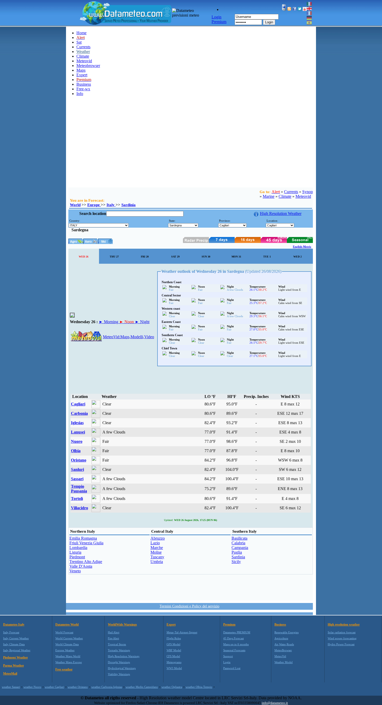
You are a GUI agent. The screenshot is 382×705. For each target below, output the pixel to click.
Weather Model (283, 662)
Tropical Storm (117, 644)
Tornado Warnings (119, 650)
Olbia (76, 451)
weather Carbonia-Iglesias (106, 686)
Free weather (64, 669)
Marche (156, 547)
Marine (268, 196)
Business (83, 84)
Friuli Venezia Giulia (86, 543)
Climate (82, 56)
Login (269, 22)
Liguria (75, 552)
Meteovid (84, 61)
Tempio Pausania (79, 488)
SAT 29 (175, 256)
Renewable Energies (286, 632)
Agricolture (281, 638)
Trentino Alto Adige (85, 561)
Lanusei (78, 432)
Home (81, 33)
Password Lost (231, 668)
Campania (240, 547)
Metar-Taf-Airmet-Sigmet (182, 632)
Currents (83, 47)
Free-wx (83, 89)
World (75, 205)
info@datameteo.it (275, 703)
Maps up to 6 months (236, 644)
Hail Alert (113, 632)
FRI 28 (145, 256)
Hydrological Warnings (122, 668)
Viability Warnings (119, 674)
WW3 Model (174, 668)
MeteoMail (10, 673)
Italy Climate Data (14, 644)
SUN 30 (206, 256)
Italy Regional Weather (16, 650)
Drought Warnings (119, 662)
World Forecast (64, 632)
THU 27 (114, 256)
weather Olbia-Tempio (199, 686)
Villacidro (79, 508)
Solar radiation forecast (341, 632)
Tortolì (77, 498)
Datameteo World (67, 624)
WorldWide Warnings (122, 624)
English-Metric (302, 246)
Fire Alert (113, 638)
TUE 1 (267, 256)
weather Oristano (78, 686)
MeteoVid (280, 656)
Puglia (237, 552)
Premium (229, 624)
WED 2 (297, 256)
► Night (142, 322)
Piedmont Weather (15, 657)
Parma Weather (13, 665)
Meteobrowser (88, 65)
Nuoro (76, 441)
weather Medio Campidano (142, 686)
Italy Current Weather (16, 638)
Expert (81, 75)
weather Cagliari (54, 686)
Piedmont (77, 557)
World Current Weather (69, 638)
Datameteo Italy (13, 624)
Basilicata (239, 538)
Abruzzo (157, 538)
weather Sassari (11, 686)
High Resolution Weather (280, 213)
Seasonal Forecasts (234, 650)
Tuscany (157, 557)
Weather (83, 51)
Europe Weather (65, 650)
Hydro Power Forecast (341, 644)
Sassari (77, 479)
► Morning (109, 322)
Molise (156, 552)
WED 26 (83, 256)
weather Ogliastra (171, 686)
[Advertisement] (189, 148)
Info (79, 93)
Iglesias (77, 423)
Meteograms (174, 662)
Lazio (155, 543)
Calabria (238, 543)
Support (228, 656)
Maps (80, 70)
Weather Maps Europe (68, 662)
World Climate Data (67, 644)
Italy (111, 205)
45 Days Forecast (233, 638)
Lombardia (78, 547)
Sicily (236, 561)
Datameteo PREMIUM (236, 632)
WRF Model (174, 650)
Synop (307, 191)
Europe (94, 205)
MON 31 (236, 256)
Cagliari (78, 404)
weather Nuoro (32, 686)
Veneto (75, 571)
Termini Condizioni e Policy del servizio (189, 606)
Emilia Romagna (83, 538)
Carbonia (79, 413)
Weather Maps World (67, 656)
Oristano (78, 460)
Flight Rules (174, 638)
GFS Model (173, 644)
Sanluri (77, 469)
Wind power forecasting (342, 638)
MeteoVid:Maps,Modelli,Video (128, 337)
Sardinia (128, 205)
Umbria (156, 561)
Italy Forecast (11, 632)
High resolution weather (344, 624)
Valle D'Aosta (80, 566)
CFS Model (173, 656)
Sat (79, 42)
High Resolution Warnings (123, 656)
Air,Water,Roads (284, 644)
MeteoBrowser (283, 650)
